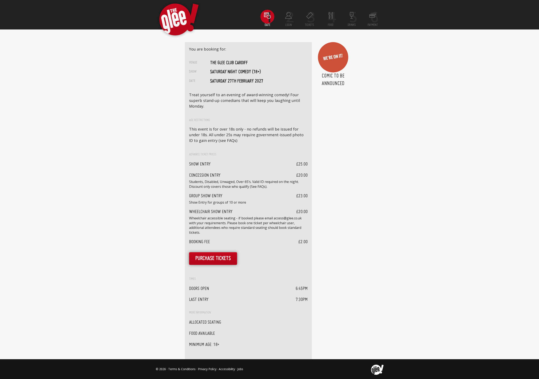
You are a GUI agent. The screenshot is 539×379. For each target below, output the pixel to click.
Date (267, 25)
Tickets (309, 25)
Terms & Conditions (182, 369)
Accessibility (227, 369)
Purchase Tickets (213, 258)
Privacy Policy (207, 369)
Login (288, 25)
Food (331, 25)
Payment (373, 25)
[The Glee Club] (377, 369)
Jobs (240, 369)
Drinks (352, 25)
